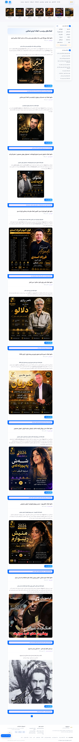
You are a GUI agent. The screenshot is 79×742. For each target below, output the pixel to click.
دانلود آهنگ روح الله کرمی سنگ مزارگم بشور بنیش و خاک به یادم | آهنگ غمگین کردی (31, 38)
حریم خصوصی (38, 737)
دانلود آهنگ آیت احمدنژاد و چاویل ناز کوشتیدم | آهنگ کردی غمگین (36, 97)
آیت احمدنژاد (50, 99)
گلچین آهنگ (50, 580)
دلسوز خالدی (50, 356)
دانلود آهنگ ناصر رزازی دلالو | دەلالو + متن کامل (40, 282)
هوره (50, 2)
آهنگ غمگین (54, 2)
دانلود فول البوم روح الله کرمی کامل (65, 58)
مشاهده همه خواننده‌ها (63, 45)
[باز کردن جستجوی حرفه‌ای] (10, 2)
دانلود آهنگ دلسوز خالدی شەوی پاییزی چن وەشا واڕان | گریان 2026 (35, 354)
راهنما (67, 737)
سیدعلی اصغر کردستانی (49, 651)
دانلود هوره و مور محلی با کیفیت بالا (64, 64)
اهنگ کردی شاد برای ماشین (66, 55)
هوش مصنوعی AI (49, 430)
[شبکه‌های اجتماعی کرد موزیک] (9, 732)
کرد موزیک (63, 740)
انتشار (22, 737)
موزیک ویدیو (42, 2)
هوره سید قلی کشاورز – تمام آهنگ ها (64, 73)
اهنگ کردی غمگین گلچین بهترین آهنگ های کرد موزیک (63, 68)
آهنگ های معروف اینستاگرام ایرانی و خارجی (63, 53)
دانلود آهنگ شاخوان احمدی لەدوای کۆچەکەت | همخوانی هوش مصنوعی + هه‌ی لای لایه (30, 154)
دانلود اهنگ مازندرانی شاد (66, 70)
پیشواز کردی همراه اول (32, 732)
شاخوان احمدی (50, 156)
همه (57, 26)
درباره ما (31, 737)
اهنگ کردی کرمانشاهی (40, 728)
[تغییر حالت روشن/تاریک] (6, 2)
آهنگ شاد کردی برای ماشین (32, 729)
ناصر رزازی (50, 284)
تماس (34, 737)
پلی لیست (22, 2)
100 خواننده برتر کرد (62, 737)
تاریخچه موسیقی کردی (48, 737)
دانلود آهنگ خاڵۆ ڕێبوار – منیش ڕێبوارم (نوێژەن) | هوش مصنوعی (36, 504)
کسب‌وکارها (32, 2)
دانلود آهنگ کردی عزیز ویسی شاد (65, 78)
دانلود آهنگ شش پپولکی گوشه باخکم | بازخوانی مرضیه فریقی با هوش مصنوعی (33, 428)
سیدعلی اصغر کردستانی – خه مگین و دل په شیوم (40, 649)
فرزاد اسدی (50, 213)
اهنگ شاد (58, 2)
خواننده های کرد (26, 737)
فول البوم (46, 2)
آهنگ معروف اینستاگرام (40, 731)
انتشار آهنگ (37, 2)
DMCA (42, 737)
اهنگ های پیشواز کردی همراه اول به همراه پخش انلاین (64, 62)
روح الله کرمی (50, 40)
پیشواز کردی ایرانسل (32, 731)
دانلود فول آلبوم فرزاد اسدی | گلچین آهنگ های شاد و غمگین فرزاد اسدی (34, 211)
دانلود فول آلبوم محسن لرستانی (65, 75)
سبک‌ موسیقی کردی (55, 737)
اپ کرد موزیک (27, 2)
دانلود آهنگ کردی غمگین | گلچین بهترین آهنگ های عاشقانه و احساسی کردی (33, 578)
